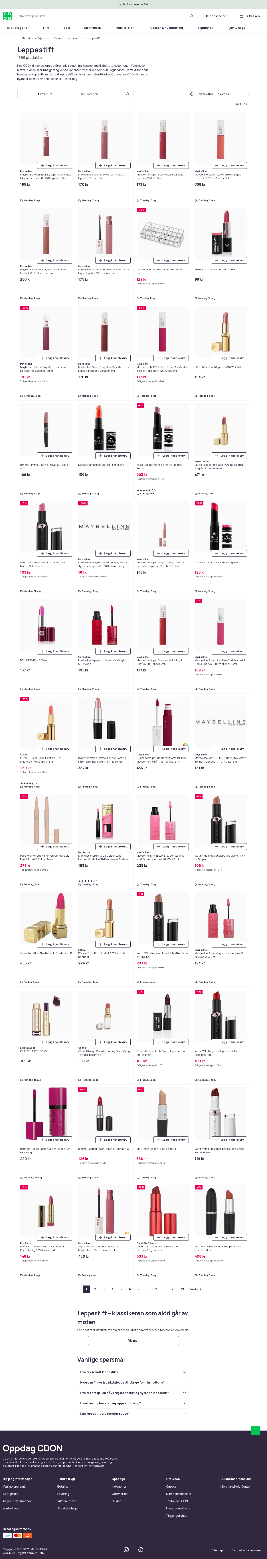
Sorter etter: (205, 94)
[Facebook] (141, 1549)
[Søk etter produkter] (191, 16)
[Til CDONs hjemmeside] (7, 16)
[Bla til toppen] (255, 1430)
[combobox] (106, 16)
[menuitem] (18, 27)
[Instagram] (126, 1549)
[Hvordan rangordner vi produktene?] (192, 94)
